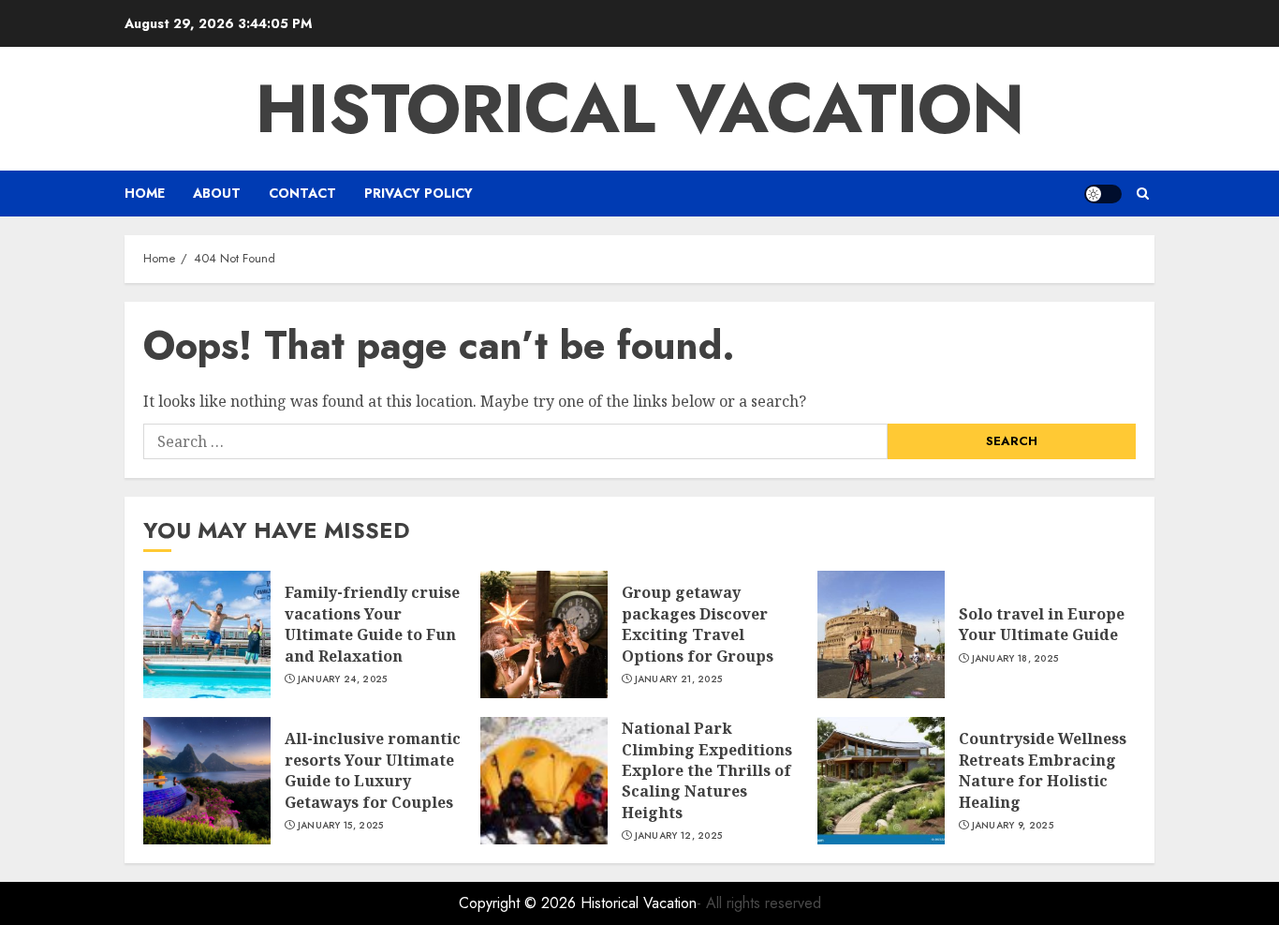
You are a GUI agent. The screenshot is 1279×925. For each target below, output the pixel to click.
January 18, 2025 (1015, 658)
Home (145, 193)
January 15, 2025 (341, 825)
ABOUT (217, 193)
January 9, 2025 (1013, 825)
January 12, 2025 (679, 836)
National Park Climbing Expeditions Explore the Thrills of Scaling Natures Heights (707, 770)
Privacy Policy (418, 193)
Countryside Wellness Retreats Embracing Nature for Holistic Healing (1042, 770)
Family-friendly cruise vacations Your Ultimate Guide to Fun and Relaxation (372, 623)
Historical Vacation (640, 108)
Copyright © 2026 (520, 903)
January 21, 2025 (679, 679)
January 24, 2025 (343, 679)
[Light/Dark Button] (1103, 194)
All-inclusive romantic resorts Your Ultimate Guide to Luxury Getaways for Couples (373, 770)
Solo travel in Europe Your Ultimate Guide (1042, 624)
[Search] (1142, 193)
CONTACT (302, 193)
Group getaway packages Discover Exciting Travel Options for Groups (697, 623)
